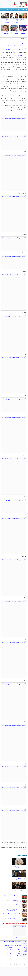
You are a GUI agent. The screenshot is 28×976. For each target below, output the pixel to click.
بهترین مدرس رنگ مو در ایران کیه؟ (19, 890)
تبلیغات (12, 9)
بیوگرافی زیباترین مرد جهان (14, 32)
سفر (11, 88)
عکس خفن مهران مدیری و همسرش (23, 20)
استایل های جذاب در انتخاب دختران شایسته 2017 (17, 43)
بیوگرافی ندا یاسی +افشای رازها (5, 32)
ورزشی (22, 79)
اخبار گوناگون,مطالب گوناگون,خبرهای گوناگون (15, 45)
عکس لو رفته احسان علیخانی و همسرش (14, 21)
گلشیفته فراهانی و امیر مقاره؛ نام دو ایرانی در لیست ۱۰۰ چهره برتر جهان (12, 942)
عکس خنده (6, 9)
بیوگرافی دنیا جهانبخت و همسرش (6, 21)
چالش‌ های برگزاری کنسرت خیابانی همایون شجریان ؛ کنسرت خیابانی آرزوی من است (13, 946)
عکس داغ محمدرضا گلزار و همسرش (23, 32)
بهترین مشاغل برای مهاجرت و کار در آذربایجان (12, 895)
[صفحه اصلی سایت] (26, 10)
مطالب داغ (23, 9)
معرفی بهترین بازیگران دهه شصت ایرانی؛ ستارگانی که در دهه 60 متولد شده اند (13, 909)
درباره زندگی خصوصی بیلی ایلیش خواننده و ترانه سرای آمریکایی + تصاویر (20, 867)
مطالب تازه (17, 9)
